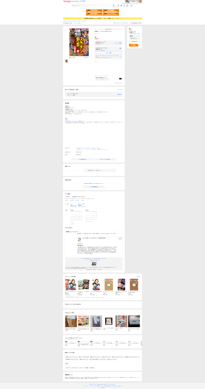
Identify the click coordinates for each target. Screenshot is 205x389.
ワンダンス (81, 367)
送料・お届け (72, 200)
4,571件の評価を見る (73, 206)
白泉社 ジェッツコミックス (112, 359)
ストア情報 (82, 200)
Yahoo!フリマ (113, 384)
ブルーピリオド (75, 367)
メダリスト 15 (68, 367)
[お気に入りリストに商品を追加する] (139, 45)
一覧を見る (119, 94)
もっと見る (137, 276)
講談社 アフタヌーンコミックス (102, 149)
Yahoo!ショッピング (93, 384)
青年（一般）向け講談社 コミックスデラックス (98, 359)
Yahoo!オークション (106, 384)
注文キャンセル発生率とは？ (82, 206)
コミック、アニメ (88, 149)
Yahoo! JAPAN (125, 3)
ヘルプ (141, 3)
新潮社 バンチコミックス (84, 359)
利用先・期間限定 (102, 50)
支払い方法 (66, 200)
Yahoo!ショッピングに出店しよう (133, 3)
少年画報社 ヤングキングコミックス (72, 359)
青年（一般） (94, 149)
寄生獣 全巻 (92, 367)
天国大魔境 (86, 367)
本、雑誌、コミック (80, 149)
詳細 (120, 56)
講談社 (67, 363)
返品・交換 (77, 200)
